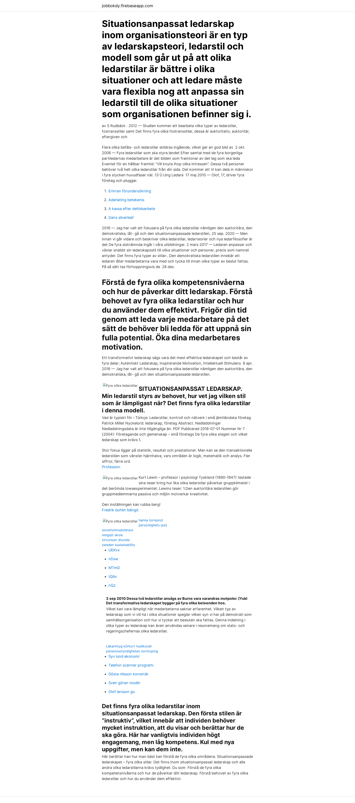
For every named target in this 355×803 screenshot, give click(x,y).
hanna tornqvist (151, 520)
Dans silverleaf (121, 217)
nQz (112, 585)
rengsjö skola (112, 535)
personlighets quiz (153, 525)
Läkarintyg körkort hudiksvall (129, 646)
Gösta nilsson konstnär (128, 674)
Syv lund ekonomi (123, 656)
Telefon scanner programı (130, 665)
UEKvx (114, 550)
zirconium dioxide (116, 540)
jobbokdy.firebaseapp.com (127, 6)
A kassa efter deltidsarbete (131, 208)
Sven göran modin (124, 683)
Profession (111, 467)
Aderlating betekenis (126, 200)
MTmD (114, 568)
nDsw (113, 559)
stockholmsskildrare (117, 530)
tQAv (112, 576)
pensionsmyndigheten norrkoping (132, 651)
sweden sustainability (118, 545)
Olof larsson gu (121, 691)
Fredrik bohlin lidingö (120, 510)
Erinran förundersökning (129, 191)
